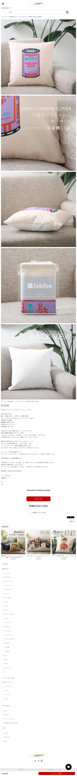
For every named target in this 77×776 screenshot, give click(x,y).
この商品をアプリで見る (38, 512)
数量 (2, 482)
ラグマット (6, 610)
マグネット (6, 690)
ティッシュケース (8, 635)
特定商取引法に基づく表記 (11, 723)
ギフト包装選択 (6, 475)
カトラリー (6, 593)
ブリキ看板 (6, 647)
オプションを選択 (57, 773)
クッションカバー (8, 581)
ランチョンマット (8, 585)
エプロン (6, 606)
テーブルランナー (8, 589)
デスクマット (7, 626)
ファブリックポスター (9, 639)
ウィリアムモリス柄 (8, 678)
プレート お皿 (7, 597)
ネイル (5, 655)
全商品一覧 (5, 569)
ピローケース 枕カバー (9, 614)
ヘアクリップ (7, 668)
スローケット (7, 663)
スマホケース (7, 643)
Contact (6, 714)
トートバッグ (7, 573)
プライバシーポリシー (10, 719)
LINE (5, 741)
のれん (5, 659)
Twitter (6, 733)
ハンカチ (6, 618)
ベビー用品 (6, 651)
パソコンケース (7, 630)
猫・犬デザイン (7, 577)
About (5, 710)
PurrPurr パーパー (7, 682)
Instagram (7, 737)
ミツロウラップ (7, 622)
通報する (72, 521)
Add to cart (38, 499)
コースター (6, 602)
